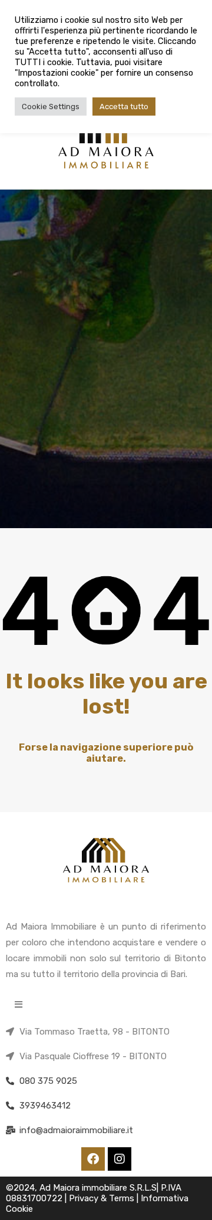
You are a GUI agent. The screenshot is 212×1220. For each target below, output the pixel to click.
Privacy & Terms (103, 1198)
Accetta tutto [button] (124, 106)
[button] (18, 1004)
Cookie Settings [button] (51, 106)
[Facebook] (93, 1159)
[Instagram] (119, 1159)
